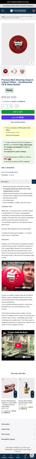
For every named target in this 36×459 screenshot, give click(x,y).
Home (3, 16)
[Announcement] (18, 2)
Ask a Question (7, 168)
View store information (12, 135)
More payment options (18, 122)
